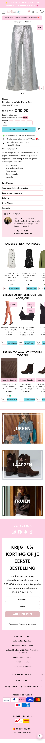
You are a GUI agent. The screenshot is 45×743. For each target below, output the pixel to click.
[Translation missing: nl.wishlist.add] (39, 129)
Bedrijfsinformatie (22, 662)
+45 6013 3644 (22, 231)
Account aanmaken (28, 624)
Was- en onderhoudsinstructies (15, 188)
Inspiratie (6, 208)
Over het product (9, 149)
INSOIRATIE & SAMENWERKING (21, 687)
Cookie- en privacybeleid (22, 666)
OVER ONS (21, 681)
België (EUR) (23, 728)
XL (30, 122)
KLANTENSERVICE (21, 674)
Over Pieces (7, 203)
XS (5, 122)
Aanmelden (13, 624)
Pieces (27, 21)
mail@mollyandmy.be (24, 233)
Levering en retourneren (12, 193)
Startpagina (18, 21)
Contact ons (22, 636)
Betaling (5, 198)
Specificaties (7, 183)
